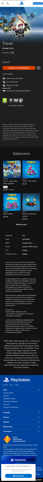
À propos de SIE (8, 393)
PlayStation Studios (9, 399)
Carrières (6, 396)
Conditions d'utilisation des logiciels (38, 471)
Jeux (11, 385)
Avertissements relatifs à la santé (16, 312)
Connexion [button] (7, 431)
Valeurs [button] (6, 417)
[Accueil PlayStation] (21, 3)
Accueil (5, 385)
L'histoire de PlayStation (10, 407)
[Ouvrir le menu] (2, 3)
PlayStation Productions (10, 401)
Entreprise (6, 404)
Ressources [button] (7, 427)
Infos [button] (5, 390)
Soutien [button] (6, 422)
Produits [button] (6, 412)
